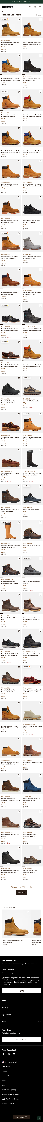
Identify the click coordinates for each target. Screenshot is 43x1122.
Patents (4, 1071)
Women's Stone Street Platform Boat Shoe (10, 438)
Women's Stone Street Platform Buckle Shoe (10, 474)
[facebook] (3, 1054)
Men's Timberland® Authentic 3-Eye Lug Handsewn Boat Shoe (10, 329)
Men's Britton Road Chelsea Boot (32, 762)
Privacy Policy (12, 980)
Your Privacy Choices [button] (12, 1099)
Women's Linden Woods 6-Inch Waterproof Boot (32, 438)
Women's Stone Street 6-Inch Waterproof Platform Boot (9, 257)
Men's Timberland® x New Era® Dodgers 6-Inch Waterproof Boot (10, 79)
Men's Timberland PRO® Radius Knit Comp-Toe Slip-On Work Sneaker (10, 655)
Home (3, 12)
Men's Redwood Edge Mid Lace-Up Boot (10, 835)
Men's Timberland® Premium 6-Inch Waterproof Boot (10, 43)
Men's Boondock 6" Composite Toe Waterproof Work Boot (31, 654)
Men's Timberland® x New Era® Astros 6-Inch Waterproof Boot (32, 365)
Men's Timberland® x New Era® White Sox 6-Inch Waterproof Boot (10, 727)
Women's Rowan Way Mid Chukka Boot (32, 727)
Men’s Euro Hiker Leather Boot (31, 545)
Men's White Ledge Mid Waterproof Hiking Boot (29, 835)
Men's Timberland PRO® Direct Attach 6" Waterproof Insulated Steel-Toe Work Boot (32, 185)
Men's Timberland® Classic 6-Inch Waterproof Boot (9, 185)
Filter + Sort (19, 1117)
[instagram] (9, 1054)
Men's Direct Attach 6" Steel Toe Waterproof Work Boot (10, 510)
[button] (21, 2)
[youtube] (14, 1054)
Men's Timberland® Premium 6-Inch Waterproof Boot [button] (13, 941)
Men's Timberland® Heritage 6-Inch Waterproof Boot (32, 257)
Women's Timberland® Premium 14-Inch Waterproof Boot (32, 474)
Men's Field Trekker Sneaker (31, 401)
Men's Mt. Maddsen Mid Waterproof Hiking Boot (8, 402)
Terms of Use (6, 1076)
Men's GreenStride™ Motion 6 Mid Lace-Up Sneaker (31, 221)
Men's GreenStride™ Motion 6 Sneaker (31, 582)
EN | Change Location (11, 1062)
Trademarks (6, 1067)
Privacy (4, 1080)
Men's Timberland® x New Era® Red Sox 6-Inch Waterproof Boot (10, 152)
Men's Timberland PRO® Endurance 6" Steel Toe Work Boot (9, 582)
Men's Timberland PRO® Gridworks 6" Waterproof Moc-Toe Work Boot (10, 799)
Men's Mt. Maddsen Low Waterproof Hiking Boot (30, 871)
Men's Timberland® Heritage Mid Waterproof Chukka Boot (10, 763)
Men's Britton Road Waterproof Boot (10, 618)
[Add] (19, 19)
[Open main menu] (40, 6)
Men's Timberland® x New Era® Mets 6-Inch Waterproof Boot (32, 152)
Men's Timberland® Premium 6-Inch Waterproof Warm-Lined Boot (10, 871)
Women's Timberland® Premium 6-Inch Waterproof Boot (10, 115)
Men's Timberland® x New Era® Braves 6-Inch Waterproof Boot (32, 115)
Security (4, 1085)
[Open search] (30, 6)
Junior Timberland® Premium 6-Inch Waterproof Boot (32, 293)
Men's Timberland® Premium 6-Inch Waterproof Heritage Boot (32, 618)
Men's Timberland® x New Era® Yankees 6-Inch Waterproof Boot (32, 43)
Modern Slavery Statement (10, 1094)
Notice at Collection (8, 1103)
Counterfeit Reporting (9, 1090)
